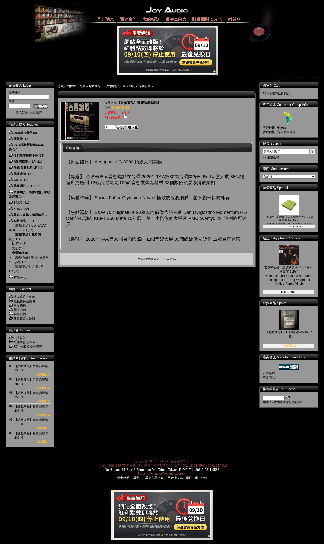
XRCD (18, 209)
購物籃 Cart (271, 85)
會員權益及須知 (24, 318)
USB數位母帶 (23, 133)
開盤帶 (18, 139)
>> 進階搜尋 (271, 157)
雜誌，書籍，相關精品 (29, 215)
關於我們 (20, 310)
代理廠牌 (20, 174)
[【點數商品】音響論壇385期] (80, 139)
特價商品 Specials (276, 188)
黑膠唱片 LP (22, 186)
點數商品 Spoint (274, 303)
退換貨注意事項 (24, 297)
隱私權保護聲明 (24, 301)
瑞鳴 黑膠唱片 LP (25, 168)
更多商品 (269, 377)
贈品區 (18, 277)
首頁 (82, 86)
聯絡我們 (20, 314)
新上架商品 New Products (282, 238)
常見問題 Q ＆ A (24, 342)
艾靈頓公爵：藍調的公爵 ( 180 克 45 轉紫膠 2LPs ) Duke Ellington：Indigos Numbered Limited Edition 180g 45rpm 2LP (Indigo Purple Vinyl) (289, 275)
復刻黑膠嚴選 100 (26, 155)
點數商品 (95, 86)
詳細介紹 (72, 148)
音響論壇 (144, 86)
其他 (15, 248)
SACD (18, 202)
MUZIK (17, 244)
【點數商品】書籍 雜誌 (119, 86)
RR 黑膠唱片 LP (25, 161)
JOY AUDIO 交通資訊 (27, 346)
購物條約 (20, 305)
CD (16, 180)
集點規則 (19, 338)
